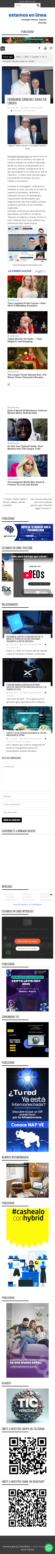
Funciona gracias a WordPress (16, 1546)
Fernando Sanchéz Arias (24, 111)
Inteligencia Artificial (11, 708)
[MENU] (3, 49)
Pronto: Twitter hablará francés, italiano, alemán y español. (15, 502)
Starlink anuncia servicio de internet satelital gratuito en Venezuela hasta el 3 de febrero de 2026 (26, 687)
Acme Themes (27, 1549)
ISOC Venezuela (13, 647)
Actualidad (7, 68)
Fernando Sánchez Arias (18, 156)
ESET (22, 741)
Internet (15, 68)
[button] (49, 1548)
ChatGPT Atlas (12, 741)
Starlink (10, 696)
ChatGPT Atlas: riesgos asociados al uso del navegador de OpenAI (26, 734)
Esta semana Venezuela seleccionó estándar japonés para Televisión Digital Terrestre (41, 504)
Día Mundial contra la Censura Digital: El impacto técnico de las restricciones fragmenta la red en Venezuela (24, 639)
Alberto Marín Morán (33, 107)
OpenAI (28, 741)
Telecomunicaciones (19, 660)
